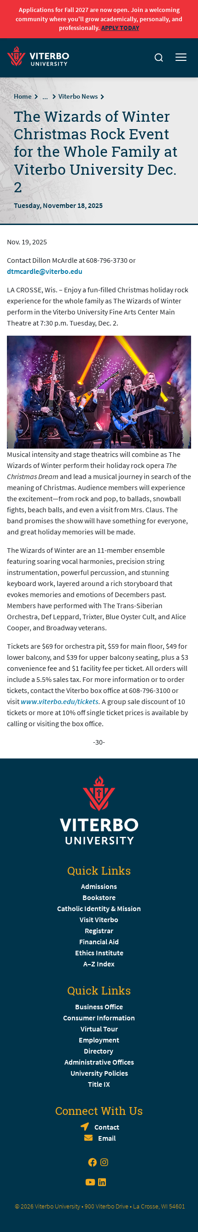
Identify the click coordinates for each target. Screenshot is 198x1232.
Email (107, 1138)
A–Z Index (99, 963)
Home (23, 96)
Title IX (99, 1084)
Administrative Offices (99, 1061)
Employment (99, 1039)
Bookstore (99, 897)
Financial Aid (99, 941)
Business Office (99, 1006)
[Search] (159, 57)
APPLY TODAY (120, 28)
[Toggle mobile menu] (181, 57)
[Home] (41, 54)
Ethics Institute (99, 952)
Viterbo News (78, 96)
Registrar (99, 930)
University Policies (99, 1073)
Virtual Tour (99, 1028)
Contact (106, 1126)
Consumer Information (99, 1017)
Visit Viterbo (99, 919)
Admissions (99, 886)
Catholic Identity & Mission (99, 908)
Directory (99, 1050)
